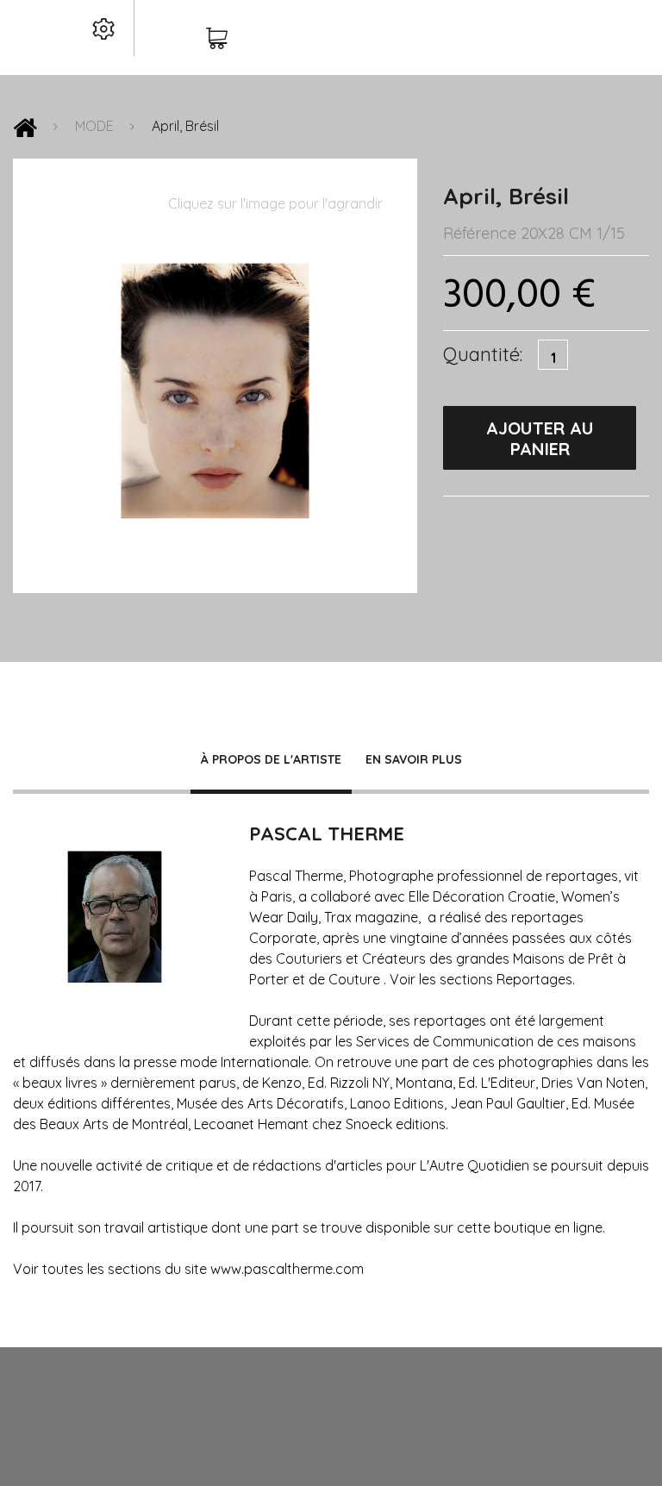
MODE (94, 125)
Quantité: (482, 354)
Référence (479, 233)
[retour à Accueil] (25, 131)
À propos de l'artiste (271, 759)
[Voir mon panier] (217, 40)
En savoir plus (413, 759)
